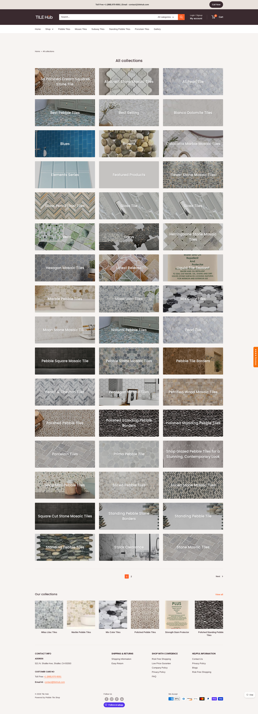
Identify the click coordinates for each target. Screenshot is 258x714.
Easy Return (117, 663)
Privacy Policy (158, 672)
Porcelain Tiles (142, 29)
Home (38, 29)
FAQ (154, 676)
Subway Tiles (98, 29)
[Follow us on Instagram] (112, 699)
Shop (48, 29)
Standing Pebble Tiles (119, 29)
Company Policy (160, 668)
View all (219, 594)
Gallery (157, 29)
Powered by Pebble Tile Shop (47, 697)
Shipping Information (121, 659)
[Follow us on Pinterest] (117, 699)
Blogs (195, 668)
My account (196, 18)
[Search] (181, 17)
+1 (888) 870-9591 (52, 676)
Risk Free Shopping (161, 659)
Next (218, 576)
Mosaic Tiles (81, 29)
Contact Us (197, 659)
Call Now (216, 4)
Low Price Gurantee (161, 663)
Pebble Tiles (64, 29)
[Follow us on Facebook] (106, 699)
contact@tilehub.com (55, 682)
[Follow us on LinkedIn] (122, 699)
